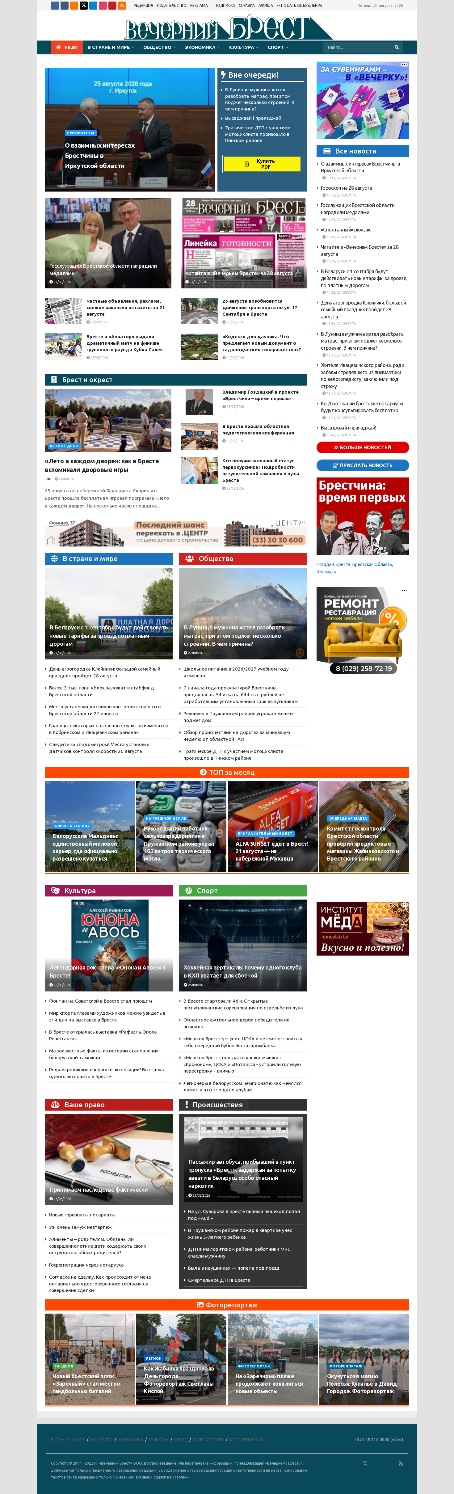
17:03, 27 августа (341, 195)
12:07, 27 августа (341, 393)
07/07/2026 (339, 1403)
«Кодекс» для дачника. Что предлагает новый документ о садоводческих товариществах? (261, 343)
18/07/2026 (248, 1403)
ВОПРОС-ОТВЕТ (208, 1439)
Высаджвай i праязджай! (254, 118)
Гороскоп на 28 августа (346, 188)
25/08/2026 (235, 322)
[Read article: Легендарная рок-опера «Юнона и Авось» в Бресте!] (109, 945)
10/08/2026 (65, 870)
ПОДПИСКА (225, 5)
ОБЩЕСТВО (157, 47)
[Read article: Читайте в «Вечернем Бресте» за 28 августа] (244, 243)
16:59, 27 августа (341, 220)
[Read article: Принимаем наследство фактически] (109, 1160)
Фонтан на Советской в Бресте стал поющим (100, 1001)
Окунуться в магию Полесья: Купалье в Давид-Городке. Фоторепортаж (363, 1383)
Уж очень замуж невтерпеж (80, 1227)
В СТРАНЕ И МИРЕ (109, 47)
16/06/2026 (62, 1199)
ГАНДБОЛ (64, 1366)
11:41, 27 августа (341, 418)
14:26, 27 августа (341, 292)
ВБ (49, 479)
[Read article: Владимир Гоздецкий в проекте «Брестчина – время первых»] (199, 402)
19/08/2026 (339, 870)
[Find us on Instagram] (103, 5)
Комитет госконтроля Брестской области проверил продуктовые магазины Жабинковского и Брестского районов (363, 843)
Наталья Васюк (82, 177)
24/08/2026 (235, 358)
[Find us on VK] (65, 5)
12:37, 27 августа (341, 355)
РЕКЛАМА (199, 5)
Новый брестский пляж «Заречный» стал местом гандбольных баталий (87, 1383)
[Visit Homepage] (227, 26)
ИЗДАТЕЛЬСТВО (172, 5)
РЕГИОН (154, 1358)
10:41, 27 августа (341, 435)
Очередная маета (348, 818)
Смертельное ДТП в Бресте (219, 1280)
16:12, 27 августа (341, 237)
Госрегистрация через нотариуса (86, 1264)
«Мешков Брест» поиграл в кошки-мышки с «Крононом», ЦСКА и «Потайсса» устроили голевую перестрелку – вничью (242, 1064)
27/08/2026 (114, 177)
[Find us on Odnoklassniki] (74, 5)
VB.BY (71, 47)
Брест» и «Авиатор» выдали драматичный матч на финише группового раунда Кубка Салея (124, 343)
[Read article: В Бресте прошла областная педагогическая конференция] (199, 436)
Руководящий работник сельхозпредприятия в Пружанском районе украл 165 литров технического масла (179, 843)
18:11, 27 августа (341, 178)
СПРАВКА (247, 5)
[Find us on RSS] (122, 5)
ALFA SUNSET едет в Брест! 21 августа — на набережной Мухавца (272, 851)
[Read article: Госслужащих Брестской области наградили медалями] (108, 243)
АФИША (266, 5)
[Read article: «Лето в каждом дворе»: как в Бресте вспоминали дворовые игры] (108, 420)
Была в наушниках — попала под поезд (234, 1268)
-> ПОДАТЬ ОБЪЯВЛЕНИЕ (299, 5)
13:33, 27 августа (341, 324)
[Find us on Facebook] (55, 5)
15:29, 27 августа (341, 261)
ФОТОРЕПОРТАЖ (254, 1366)
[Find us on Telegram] (93, 5)
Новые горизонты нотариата (82, 1214)
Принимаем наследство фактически (98, 1189)
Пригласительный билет (265, 834)
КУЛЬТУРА (241, 47)
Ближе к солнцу (72, 826)
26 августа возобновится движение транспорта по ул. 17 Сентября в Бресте (259, 307)
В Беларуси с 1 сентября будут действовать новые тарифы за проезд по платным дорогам (108, 635)
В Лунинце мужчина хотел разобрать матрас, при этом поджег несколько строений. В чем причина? (234, 635)
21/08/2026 (201, 1195)
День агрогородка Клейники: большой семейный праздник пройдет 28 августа (363, 309)
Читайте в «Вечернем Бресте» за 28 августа (239, 273)
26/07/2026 (65, 1403)
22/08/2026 (235, 488)
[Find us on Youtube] (112, 5)
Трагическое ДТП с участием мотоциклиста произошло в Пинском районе (258, 134)
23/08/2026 (62, 985)
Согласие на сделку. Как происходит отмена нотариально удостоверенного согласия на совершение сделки (100, 1283)
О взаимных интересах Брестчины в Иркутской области (100, 155)
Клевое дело (64, 446)
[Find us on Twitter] (84, 5)
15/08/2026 (156, 870)
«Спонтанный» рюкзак (346, 229)
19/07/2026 (156, 1403)
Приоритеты (81, 133)
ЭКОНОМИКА (200, 47)
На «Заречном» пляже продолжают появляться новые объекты (269, 1383)
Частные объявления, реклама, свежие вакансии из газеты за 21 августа (125, 307)
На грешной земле (166, 818)
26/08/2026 (99, 322)
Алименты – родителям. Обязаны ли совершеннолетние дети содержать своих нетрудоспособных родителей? (97, 1246)
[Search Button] (397, 47)
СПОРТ (276, 47)
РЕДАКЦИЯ (143, 5)
